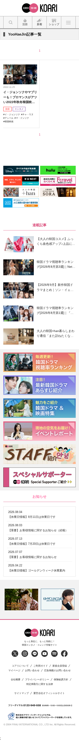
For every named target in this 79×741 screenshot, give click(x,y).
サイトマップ (21, 693)
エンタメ (19, 109)
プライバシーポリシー (37, 679)
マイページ (14, 670)
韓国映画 (9, 121)
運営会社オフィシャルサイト (49, 693)
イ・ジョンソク (12, 114)
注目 (7, 109)
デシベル (9, 118)
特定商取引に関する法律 (39, 684)
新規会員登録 (59, 666)
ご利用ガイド (40, 666)
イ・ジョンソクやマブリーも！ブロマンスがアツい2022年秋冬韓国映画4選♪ (20, 97)
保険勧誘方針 (61, 679)
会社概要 (15, 679)
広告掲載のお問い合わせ (57, 670)
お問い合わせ (32, 670)
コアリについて (20, 666)
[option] (21, 599)
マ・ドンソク (22, 118)
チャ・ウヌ (27, 114)
